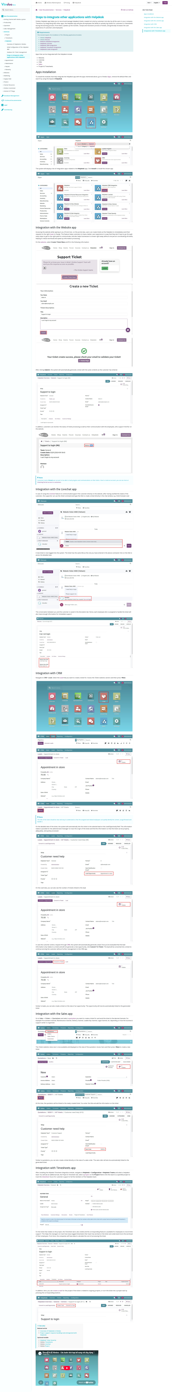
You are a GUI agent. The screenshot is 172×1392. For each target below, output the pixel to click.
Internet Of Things (9, 91)
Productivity (7, 22)
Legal (5, 105)
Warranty (8, 69)
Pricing (67, 3)
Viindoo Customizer (9, 88)
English (156, 2)
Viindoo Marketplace (54, 3)
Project (7, 35)
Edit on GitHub (128, 10)
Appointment (9, 60)
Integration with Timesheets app (154, 31)
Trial (165, 2)
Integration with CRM (150, 24)
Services (6, 32)
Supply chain (7, 79)
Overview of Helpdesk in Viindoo (16, 44)
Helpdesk (8, 41)
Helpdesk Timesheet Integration (50, 47)
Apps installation (149, 14)
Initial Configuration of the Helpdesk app (17, 48)
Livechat (48, 1344)
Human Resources (9, 85)
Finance (6, 82)
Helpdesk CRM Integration (48, 45)
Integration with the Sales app (153, 27)
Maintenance (9, 63)
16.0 (148, 2)
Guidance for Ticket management (17, 52)
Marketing (7, 76)
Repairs (7, 66)
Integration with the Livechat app (154, 21)
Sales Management (9, 29)
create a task (57, 1291)
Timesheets (8, 38)
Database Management (11, 96)
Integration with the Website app (154, 17)
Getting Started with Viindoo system (15, 19)
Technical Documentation (13, 100)
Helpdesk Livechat (46, 43)
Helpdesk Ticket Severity (48, 1340)
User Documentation (10, 16)
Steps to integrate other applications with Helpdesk (16, 56)
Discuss (47, 39)
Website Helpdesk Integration (49, 41)
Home (40, 3)
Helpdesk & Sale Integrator (49, 49)
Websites (6, 72)
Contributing (8, 110)
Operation (7, 25)
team (52, 234)
